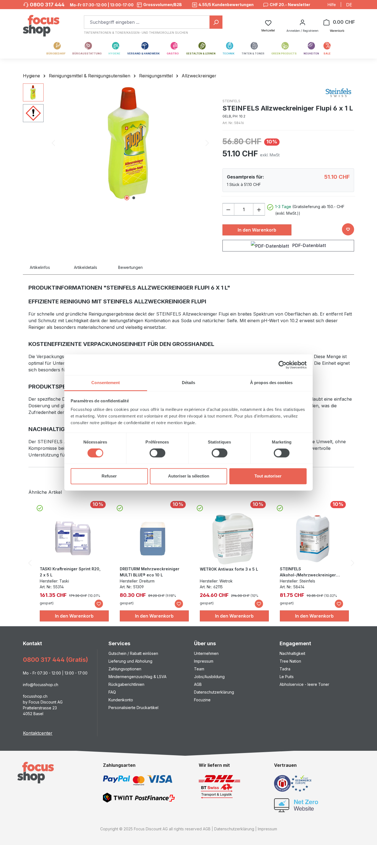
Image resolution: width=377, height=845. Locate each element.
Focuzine (202, 699)
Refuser (109, 476)
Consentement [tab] (105, 382)
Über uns (205, 643)
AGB (198, 684)
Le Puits (287, 676)
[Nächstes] (207, 143)
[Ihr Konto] (302, 22)
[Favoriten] (99, 604)
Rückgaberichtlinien (126, 684)
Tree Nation (290, 661)
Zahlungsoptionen (124, 668)
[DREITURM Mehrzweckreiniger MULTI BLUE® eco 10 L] (153, 538)
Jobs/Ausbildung (209, 676)
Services (119, 643)
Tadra (285, 668)
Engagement (295, 643)
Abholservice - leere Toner (304, 684)
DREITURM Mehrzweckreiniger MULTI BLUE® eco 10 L (149, 571)
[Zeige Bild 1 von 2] (126, 197)
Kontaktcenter (37, 733)
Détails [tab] (188, 382)
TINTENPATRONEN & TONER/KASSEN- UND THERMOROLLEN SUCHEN (136, 33)
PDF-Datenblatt (308, 245)
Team (199, 668)
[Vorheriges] (53, 143)
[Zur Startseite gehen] (41, 22)
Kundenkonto (120, 699)
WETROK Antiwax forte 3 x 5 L (229, 569)
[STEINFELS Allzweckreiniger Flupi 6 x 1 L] (130, 142)
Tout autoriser (268, 476)
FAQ (112, 692)
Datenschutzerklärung (214, 692)
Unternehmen (206, 653)
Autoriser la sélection (188, 476)
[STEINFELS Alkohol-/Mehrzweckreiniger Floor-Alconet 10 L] (313, 538)
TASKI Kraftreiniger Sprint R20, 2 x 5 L (70, 571)
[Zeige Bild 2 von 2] (133, 197)
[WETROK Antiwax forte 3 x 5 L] (233, 538)
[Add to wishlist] (348, 229)
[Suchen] (215, 22)
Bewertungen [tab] (130, 267)
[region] (117, 142)
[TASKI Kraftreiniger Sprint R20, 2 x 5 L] (73, 538)
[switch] (157, 453)
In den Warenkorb (257, 230)
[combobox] (147, 22)
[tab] (46, 267)
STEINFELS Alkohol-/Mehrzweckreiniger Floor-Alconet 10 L (308, 572)
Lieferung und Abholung (130, 661)
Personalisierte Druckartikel (133, 707)
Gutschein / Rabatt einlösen (133, 653)
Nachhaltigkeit (292, 653)
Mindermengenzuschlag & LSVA (137, 676)
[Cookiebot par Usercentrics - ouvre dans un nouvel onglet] (282, 365)
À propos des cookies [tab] (271, 382)
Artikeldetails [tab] (85, 267)
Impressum (203, 661)
